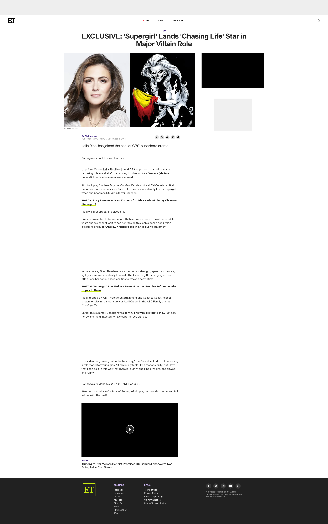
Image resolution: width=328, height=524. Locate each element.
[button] (130, 429)
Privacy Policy (151, 493)
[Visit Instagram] (223, 486)
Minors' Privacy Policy (155, 503)
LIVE (147, 20)
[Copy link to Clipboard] (178, 137)
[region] (233, 70)
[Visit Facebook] (208, 486)
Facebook (118, 489)
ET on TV (118, 503)
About (117, 506)
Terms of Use (150, 489)
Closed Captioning (153, 496)
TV (164, 31)
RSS (116, 513)
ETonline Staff (120, 510)
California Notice (152, 499)
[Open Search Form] (319, 21)
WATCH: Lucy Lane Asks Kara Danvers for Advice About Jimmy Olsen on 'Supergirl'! (129, 202)
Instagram (119, 493)
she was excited (144, 313)
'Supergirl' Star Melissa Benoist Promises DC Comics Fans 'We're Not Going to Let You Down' (126, 465)
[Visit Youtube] (230, 486)
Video (161, 20)
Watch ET (178, 20)
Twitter (117, 496)
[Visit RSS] (238, 486)
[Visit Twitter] (215, 486)
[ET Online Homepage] (11, 20)
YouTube (118, 499)
